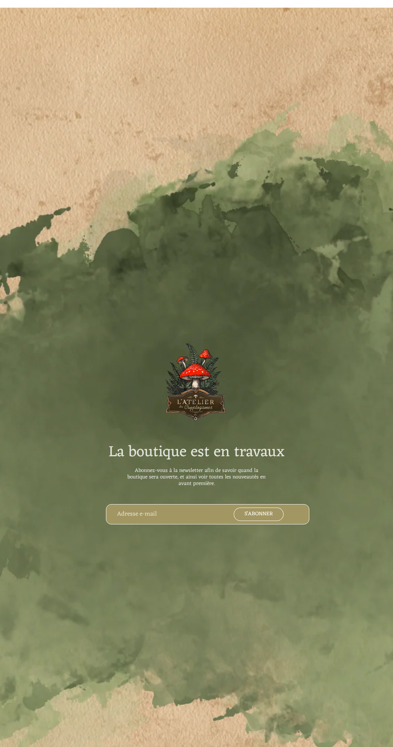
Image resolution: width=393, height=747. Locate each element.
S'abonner (258, 514)
